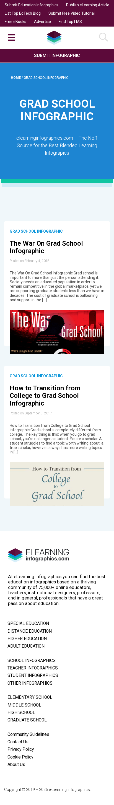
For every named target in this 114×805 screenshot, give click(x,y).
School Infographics (31, 660)
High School (21, 712)
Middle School (24, 705)
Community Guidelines (28, 734)
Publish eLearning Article (87, 5)
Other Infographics (30, 683)
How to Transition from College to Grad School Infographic (45, 395)
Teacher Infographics (32, 668)
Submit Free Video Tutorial (71, 13)
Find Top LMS (70, 21)
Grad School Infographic (36, 231)
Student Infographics (32, 675)
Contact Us (17, 741)
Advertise (42, 21)
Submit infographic (57, 55)
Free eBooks (15, 21)
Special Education (28, 623)
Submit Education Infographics (31, 5)
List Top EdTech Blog (23, 13)
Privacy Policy (20, 749)
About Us (16, 764)
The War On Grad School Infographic (46, 247)
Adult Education (26, 646)
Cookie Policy (20, 757)
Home (16, 78)
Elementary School (29, 697)
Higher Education (27, 638)
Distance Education (29, 631)
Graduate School (27, 720)
